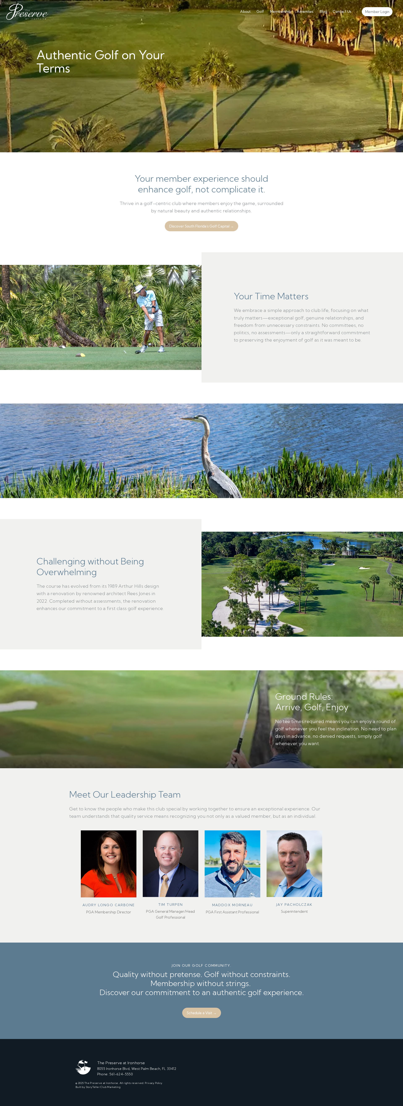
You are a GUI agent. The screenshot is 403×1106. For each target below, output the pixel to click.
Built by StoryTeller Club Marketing (98, 1087)
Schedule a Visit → (202, 1013)
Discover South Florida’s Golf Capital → (201, 226)
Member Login (377, 11)
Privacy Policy (153, 1083)
